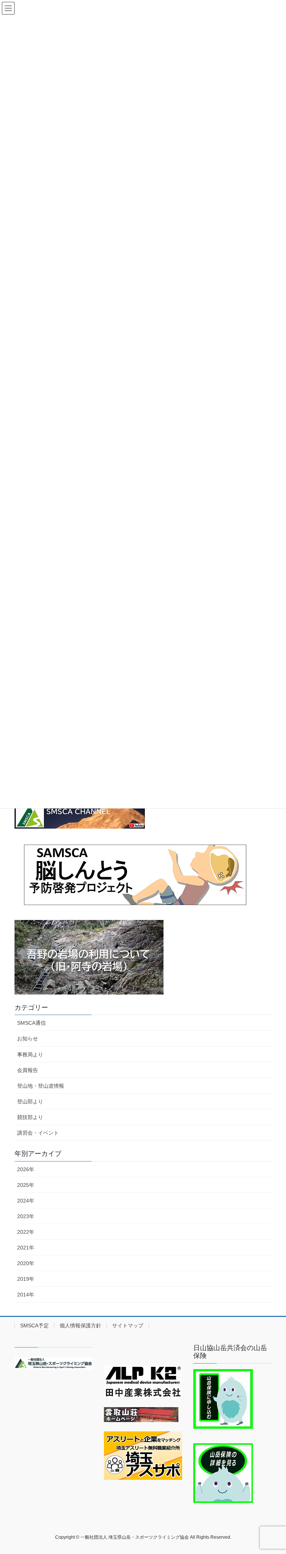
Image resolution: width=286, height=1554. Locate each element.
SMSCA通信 (31, 1023)
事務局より (30, 1054)
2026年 (25, 1169)
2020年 (25, 1263)
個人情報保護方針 (80, 1325)
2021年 (25, 1248)
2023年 (25, 1216)
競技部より (30, 1117)
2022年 (25, 1232)
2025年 (25, 1185)
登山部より (30, 1101)
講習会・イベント (38, 1133)
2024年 (25, 1201)
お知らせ (27, 1038)
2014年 (25, 1295)
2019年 (25, 1279)
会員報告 (27, 1070)
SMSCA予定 (34, 1325)
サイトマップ (127, 1325)
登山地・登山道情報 (40, 1086)
